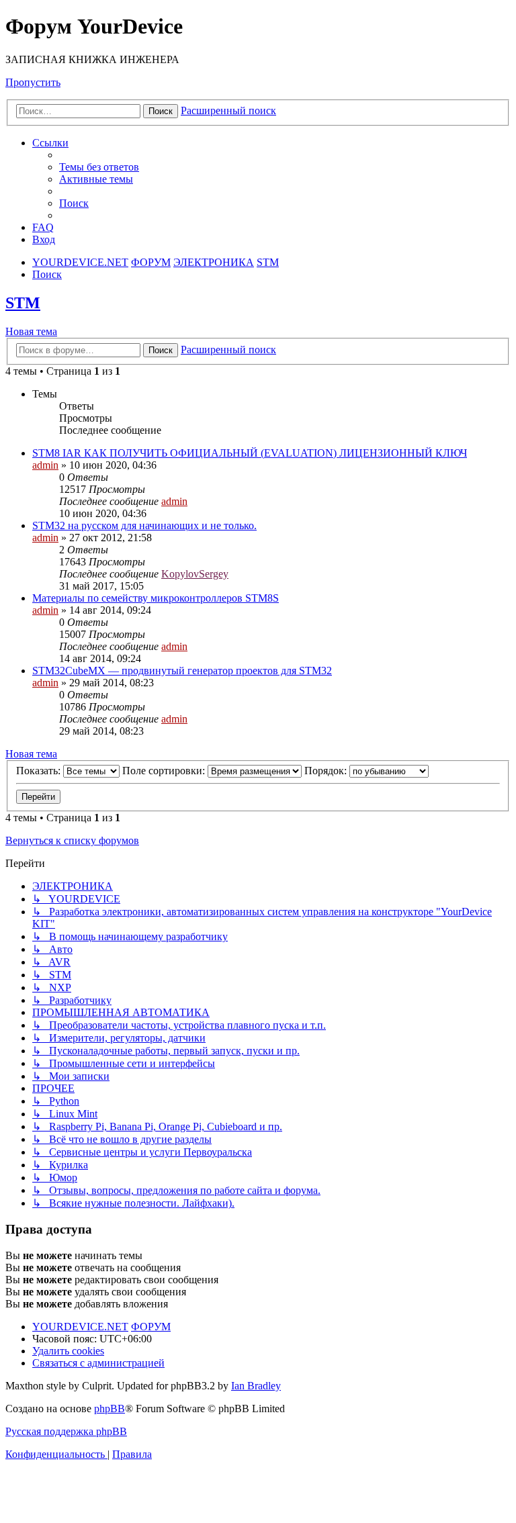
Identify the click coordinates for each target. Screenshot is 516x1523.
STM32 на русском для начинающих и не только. (144, 525)
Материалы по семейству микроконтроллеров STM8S (155, 598)
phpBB (109, 1408)
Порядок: (326, 770)
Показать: (39, 770)
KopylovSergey (194, 574)
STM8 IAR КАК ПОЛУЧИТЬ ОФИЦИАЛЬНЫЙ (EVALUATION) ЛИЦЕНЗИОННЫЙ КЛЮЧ (249, 453)
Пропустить (32, 82)
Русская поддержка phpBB (66, 1431)
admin (45, 465)
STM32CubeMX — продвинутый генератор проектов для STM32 (182, 670)
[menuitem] (99, 167)
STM (22, 303)
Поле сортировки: (165, 770)
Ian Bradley (256, 1385)
